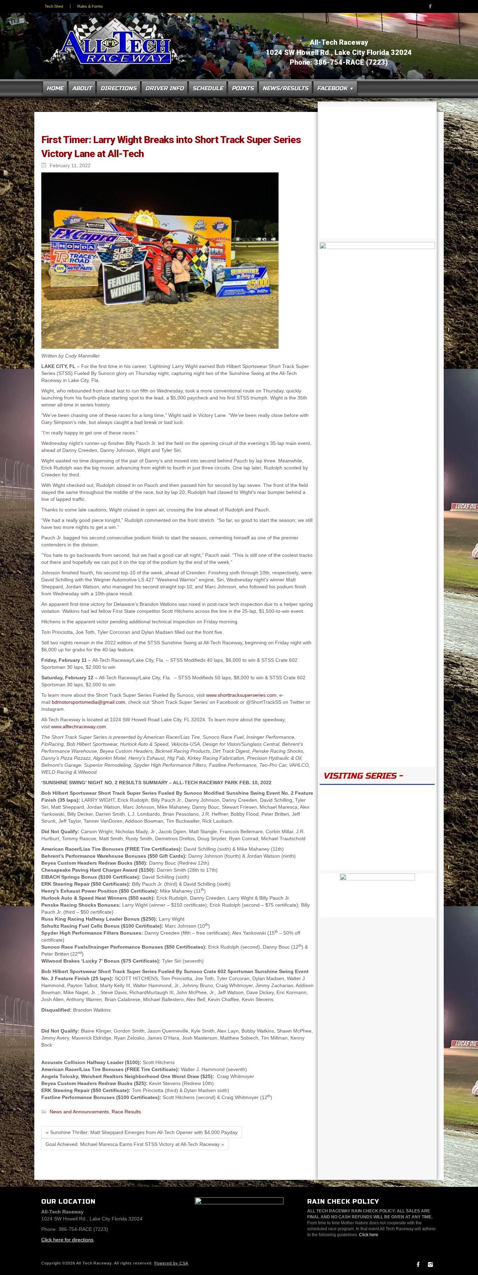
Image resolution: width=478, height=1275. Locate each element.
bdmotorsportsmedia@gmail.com (88, 702)
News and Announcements (79, 1112)
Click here (368, 1234)
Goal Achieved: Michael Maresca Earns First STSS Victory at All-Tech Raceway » (134, 1144)
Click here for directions (67, 1239)
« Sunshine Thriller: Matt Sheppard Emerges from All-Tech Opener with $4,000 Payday (142, 1132)
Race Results (126, 1112)
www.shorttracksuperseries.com (241, 695)
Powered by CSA (171, 1263)
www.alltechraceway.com (78, 726)
